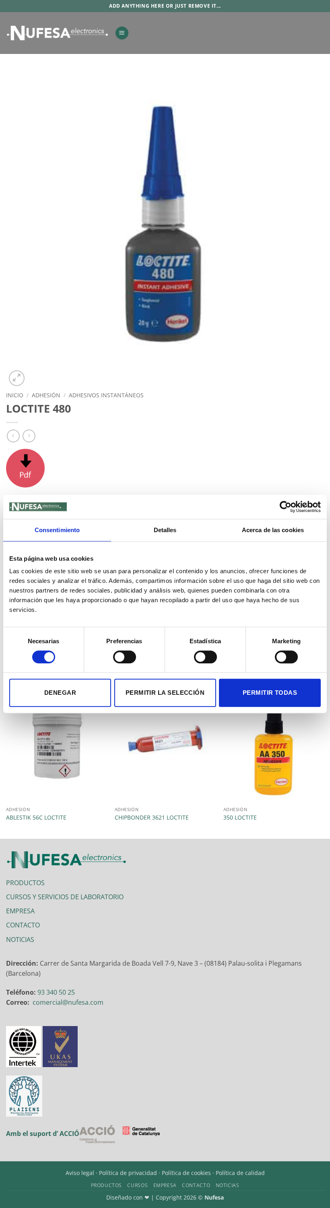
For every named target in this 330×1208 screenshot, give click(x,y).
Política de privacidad (128, 1173)
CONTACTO (23, 925)
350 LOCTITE (240, 817)
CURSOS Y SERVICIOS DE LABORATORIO (65, 896)
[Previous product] (29, 436)
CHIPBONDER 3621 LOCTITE (152, 817)
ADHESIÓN (46, 395)
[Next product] (13, 436)
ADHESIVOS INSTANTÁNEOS (106, 395)
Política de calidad (240, 1173)
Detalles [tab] (165, 530)
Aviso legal (80, 1173)
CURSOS (137, 1185)
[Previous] (6, 759)
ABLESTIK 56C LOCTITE (36, 817)
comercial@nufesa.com (68, 1002)
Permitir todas (270, 692)
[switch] (124, 656)
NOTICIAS (20, 939)
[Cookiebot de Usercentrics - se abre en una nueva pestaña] (285, 507)
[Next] (324, 759)
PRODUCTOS (25, 882)
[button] (122, 33)
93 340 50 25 (56, 992)
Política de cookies (186, 1173)
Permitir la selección (165, 692)
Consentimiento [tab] (57, 530)
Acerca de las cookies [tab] (273, 530)
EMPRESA (20, 911)
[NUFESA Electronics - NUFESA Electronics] (57, 33)
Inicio (14, 395)
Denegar (60, 692)
